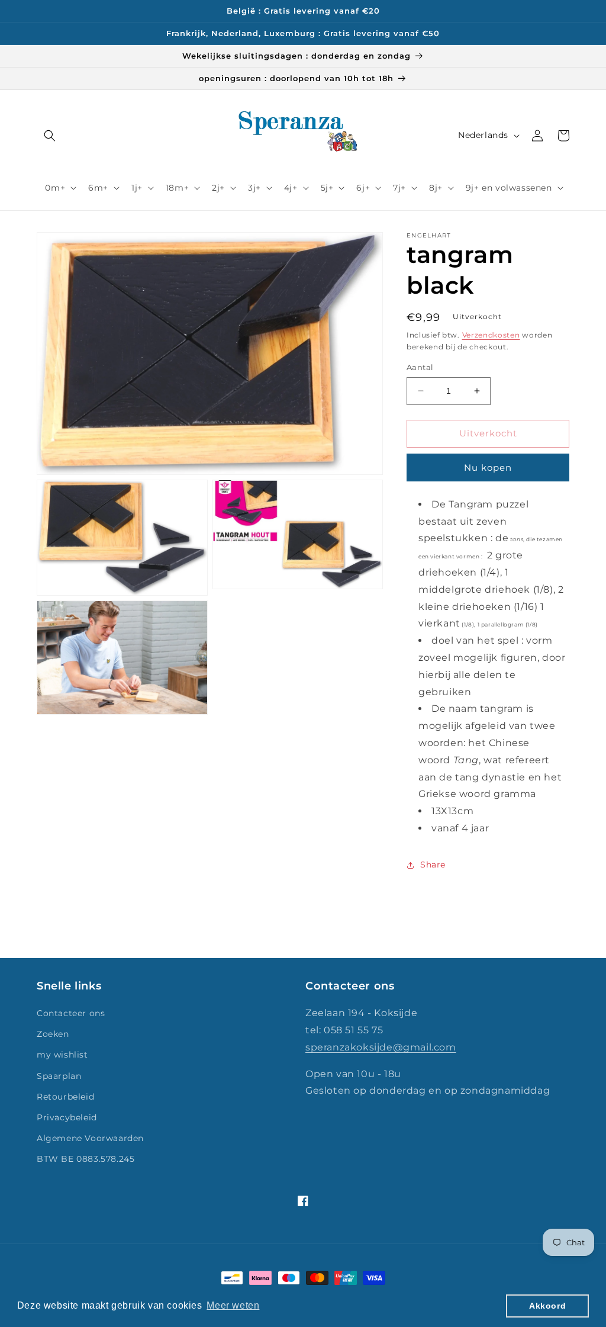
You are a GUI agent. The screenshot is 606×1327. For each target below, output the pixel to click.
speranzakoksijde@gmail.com (380, 1047)
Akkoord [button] (547, 1305)
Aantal (420, 367)
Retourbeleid (65, 1096)
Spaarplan (59, 1076)
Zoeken (53, 1034)
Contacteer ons (71, 1013)
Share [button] (433, 864)
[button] (50, 136)
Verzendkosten (491, 334)
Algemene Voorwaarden (90, 1138)
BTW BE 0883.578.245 (85, 1159)
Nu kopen (488, 467)
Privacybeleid (67, 1117)
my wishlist (62, 1054)
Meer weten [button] (233, 1305)
